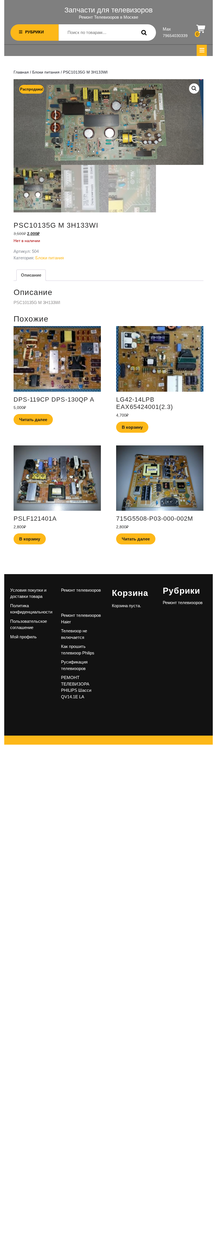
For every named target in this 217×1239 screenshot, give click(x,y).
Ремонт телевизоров (81, 590)
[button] (194, 88)
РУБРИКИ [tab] (34, 32)
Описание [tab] (31, 275)
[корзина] (201, 29)
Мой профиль (23, 636)
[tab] (202, 50)
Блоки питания (46, 72)
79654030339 (175, 35)
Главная (21, 72)
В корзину (132, 427)
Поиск (143, 32)
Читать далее (33, 419)
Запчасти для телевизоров (108, 10)
